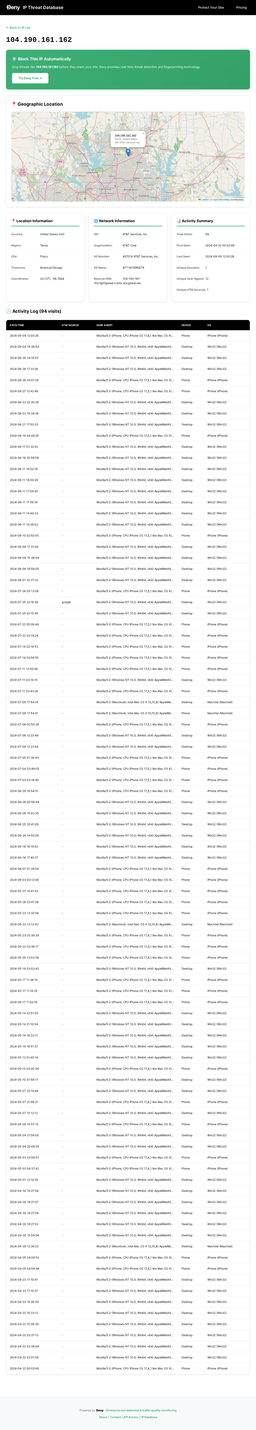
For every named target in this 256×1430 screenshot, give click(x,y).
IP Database (149, 1417)
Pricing (241, 7)
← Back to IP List (18, 27)
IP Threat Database (43, 7)
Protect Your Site (211, 7)
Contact (115, 1417)
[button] (128, 152)
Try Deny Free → (30, 78)
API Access (131, 1417)
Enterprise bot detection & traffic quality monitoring (141, 1410)
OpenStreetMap (221, 199)
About (103, 1417)
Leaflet (205, 199)
